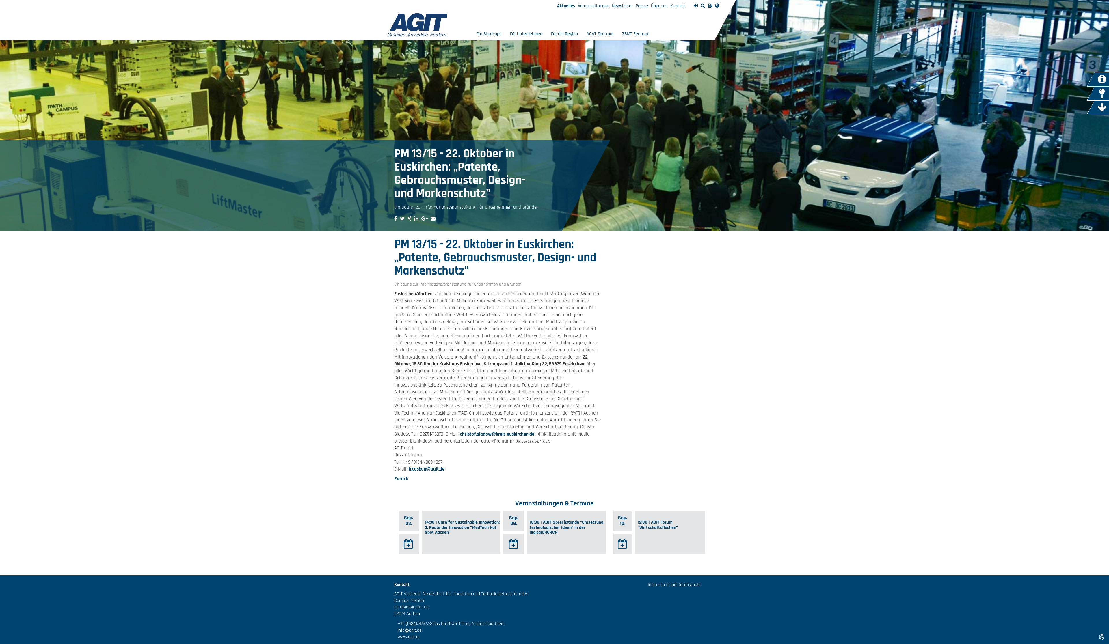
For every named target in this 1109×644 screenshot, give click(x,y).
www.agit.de (407, 637)
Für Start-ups (489, 34)
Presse (642, 6)
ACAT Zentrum (600, 34)
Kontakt (677, 6)
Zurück (401, 479)
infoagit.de (408, 630)
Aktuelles (566, 6)
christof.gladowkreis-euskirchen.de (497, 434)
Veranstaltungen (593, 6)
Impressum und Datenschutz (674, 585)
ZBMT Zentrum (635, 34)
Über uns (659, 6)
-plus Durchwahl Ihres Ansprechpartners (468, 624)
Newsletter (622, 6)
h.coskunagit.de (426, 469)
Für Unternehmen (526, 34)
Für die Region (564, 34)
